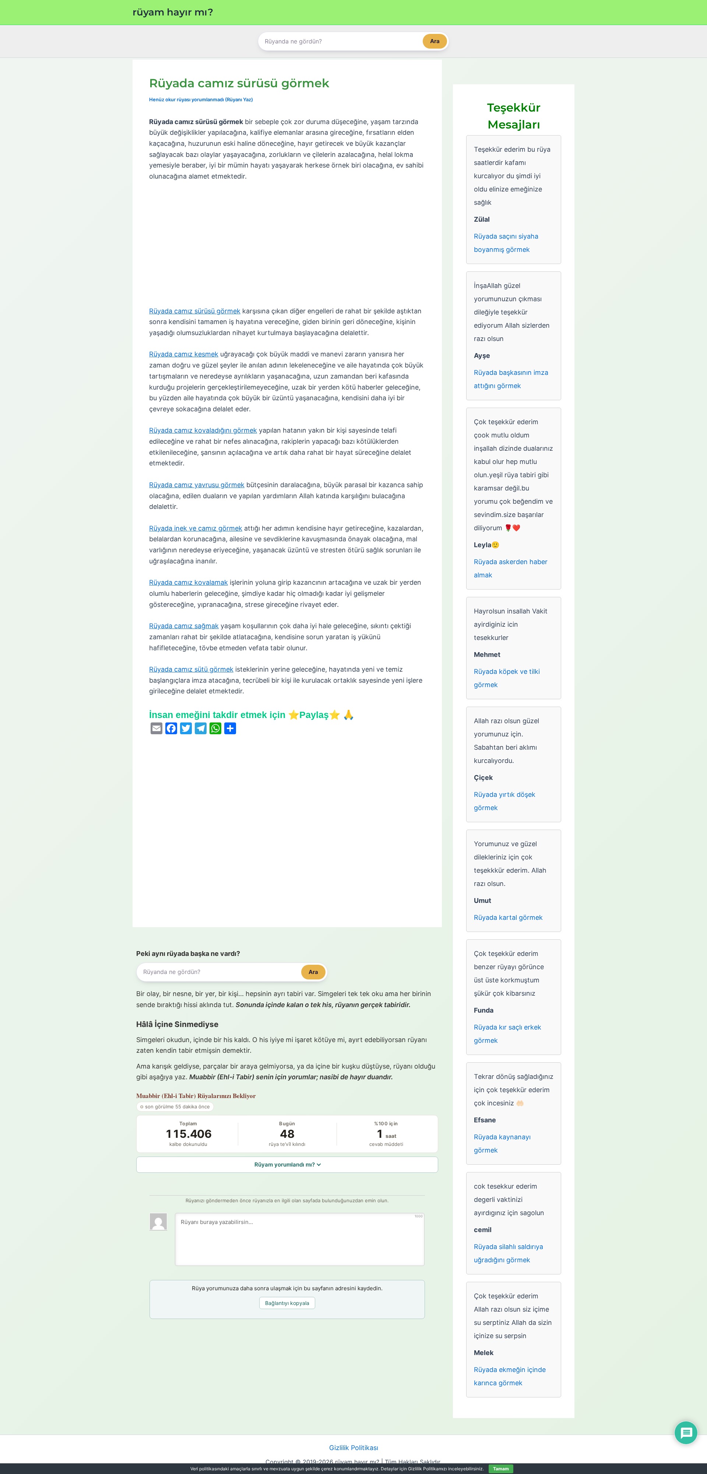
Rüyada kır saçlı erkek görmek (507, 1033)
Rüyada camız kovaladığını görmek (203, 430)
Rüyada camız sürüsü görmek (194, 311)
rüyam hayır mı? (173, 12)
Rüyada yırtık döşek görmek (504, 801)
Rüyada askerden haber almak (511, 568)
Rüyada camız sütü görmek (191, 669)
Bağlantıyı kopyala (287, 1303)
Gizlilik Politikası (353, 1448)
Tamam (501, 1468)
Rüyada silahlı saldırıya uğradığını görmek (508, 1253)
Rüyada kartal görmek (508, 917)
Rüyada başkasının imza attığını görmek (511, 379)
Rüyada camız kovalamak (188, 582)
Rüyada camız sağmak (184, 626)
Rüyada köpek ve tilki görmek (507, 678)
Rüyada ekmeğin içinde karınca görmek (510, 1376)
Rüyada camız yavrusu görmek (197, 485)
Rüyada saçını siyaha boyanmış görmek (506, 242)
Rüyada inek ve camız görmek (195, 528)
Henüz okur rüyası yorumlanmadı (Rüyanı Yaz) (201, 99)
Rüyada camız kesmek (183, 354)
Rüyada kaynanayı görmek (502, 1143)
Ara (435, 41)
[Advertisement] (287, 244)
